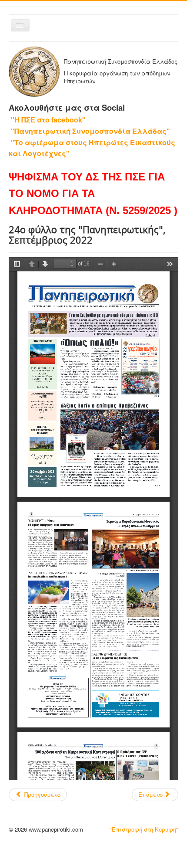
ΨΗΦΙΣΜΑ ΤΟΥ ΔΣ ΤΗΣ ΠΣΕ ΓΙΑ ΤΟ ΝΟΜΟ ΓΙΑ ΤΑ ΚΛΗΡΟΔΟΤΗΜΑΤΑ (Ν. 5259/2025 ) (93, 193)
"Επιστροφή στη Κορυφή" (144, 829)
